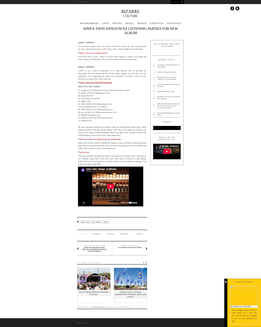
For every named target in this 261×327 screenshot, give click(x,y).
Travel (117, 23)
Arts (105, 23)
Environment (89, 23)
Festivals (174, 23)
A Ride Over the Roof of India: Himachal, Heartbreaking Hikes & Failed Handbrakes (94, 248)
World (142, 23)
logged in (99, 307)
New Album (96, 222)
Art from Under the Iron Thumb (165, 91)
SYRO (105, 222)
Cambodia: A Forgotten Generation (166, 72)
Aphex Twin (85, 222)
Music (130, 23)
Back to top (81, 322)
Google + (140, 234)
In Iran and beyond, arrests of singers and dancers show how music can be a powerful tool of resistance (168, 105)
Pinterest (124, 234)
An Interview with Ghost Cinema (130, 246)
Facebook (96, 234)
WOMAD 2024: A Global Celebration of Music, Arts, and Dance (130, 294)
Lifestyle (157, 23)
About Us (82, 2)
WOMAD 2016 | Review (241, 307)
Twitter (110, 234)
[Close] (226, 282)
